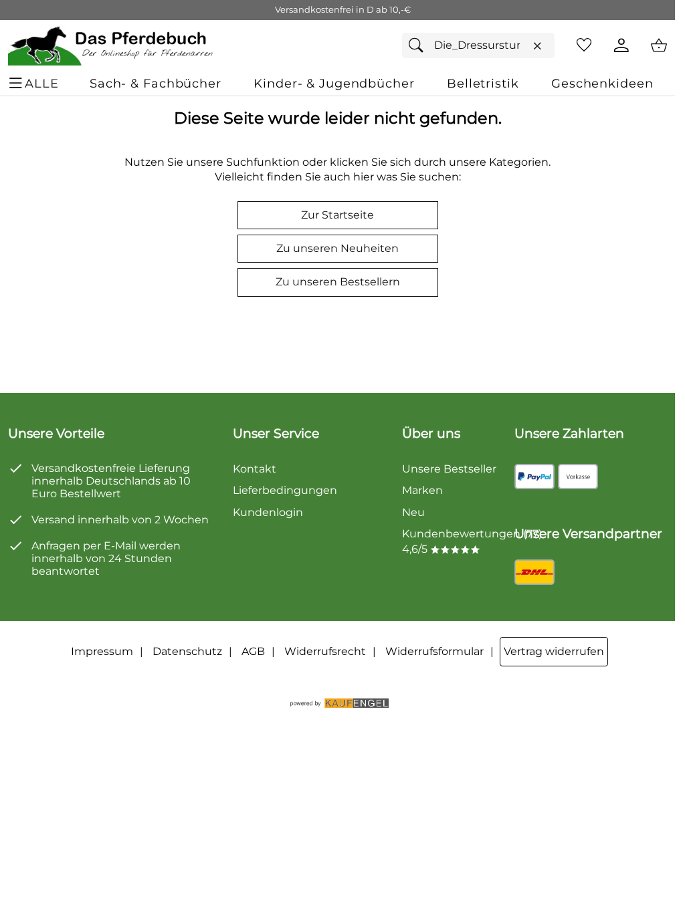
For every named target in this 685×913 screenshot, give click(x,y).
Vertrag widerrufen (554, 651)
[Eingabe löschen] (537, 46)
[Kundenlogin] (621, 45)
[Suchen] (419, 45)
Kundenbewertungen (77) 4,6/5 (472, 541)
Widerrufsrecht (325, 651)
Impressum (102, 651)
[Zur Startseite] (111, 45)
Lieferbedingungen (285, 490)
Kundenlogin (268, 512)
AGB (253, 651)
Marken (422, 490)
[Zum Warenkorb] (659, 45)
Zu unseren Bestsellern (338, 281)
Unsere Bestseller (449, 469)
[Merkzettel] (584, 45)
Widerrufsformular (434, 651)
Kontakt (254, 469)
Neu (413, 512)
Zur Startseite (337, 215)
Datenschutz (187, 651)
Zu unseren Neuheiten (337, 248)
